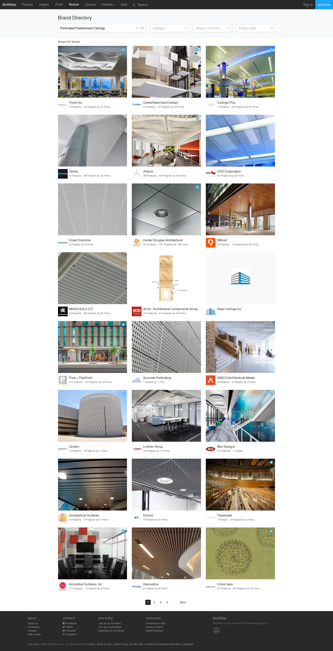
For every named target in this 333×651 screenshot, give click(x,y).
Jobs (123, 4)
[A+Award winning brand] (123, 49)
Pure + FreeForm (80, 377)
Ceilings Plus (226, 102)
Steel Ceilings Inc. (229, 309)
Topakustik (224, 515)
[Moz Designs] (240, 416)
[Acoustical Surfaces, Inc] (92, 553)
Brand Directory (154, 630)
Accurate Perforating (157, 377)
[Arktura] (166, 141)
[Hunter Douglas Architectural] (166, 209)
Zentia (73, 171)
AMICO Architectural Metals (236, 377)
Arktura (148, 171)
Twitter (69, 627)
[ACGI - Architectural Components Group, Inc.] (166, 278)
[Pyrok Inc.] (92, 72)
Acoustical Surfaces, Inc (85, 584)
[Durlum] (166, 485)
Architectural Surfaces (84, 515)
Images (44, 4)
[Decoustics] (166, 553)
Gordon (74, 446)
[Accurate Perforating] (166, 347)
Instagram (71, 634)
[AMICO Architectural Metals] (240, 347)
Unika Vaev (225, 584)
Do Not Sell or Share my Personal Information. (156, 644)
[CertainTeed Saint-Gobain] (166, 72)
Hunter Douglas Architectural (163, 240)
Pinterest (70, 630)
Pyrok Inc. (76, 102)
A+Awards (33, 627)
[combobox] (170, 28)
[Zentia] (92, 141)
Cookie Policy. (121, 644)
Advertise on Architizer (111, 630)
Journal (90, 4)
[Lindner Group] (166, 416)
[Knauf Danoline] (92, 209)
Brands (74, 4)
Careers (32, 630)
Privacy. (91, 644)
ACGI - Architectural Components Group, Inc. (172, 309)
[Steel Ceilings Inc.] (240, 278)
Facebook (71, 623)
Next (183, 602)
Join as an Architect (109, 623)
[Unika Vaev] (240, 553)
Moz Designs (226, 446)
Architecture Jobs (156, 623)
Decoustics (150, 584)
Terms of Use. (104, 644)
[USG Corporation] (240, 141)
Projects (27, 4)
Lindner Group (153, 446)
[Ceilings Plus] (240, 72)
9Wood (222, 240)
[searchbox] (154, 27)
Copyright (187, 644)
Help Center (34, 634)
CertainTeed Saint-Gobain (160, 102)
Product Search (154, 627)
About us (33, 623)
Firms (59, 4)
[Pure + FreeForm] (92, 347)
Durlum (148, 515)
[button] (138, 28)
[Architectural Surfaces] (92, 485)
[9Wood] (240, 209)
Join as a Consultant (109, 627)
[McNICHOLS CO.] (92, 278)
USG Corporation (229, 171)
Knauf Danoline (80, 240)
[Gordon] (92, 416)
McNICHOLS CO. (81, 309)
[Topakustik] (240, 485)
